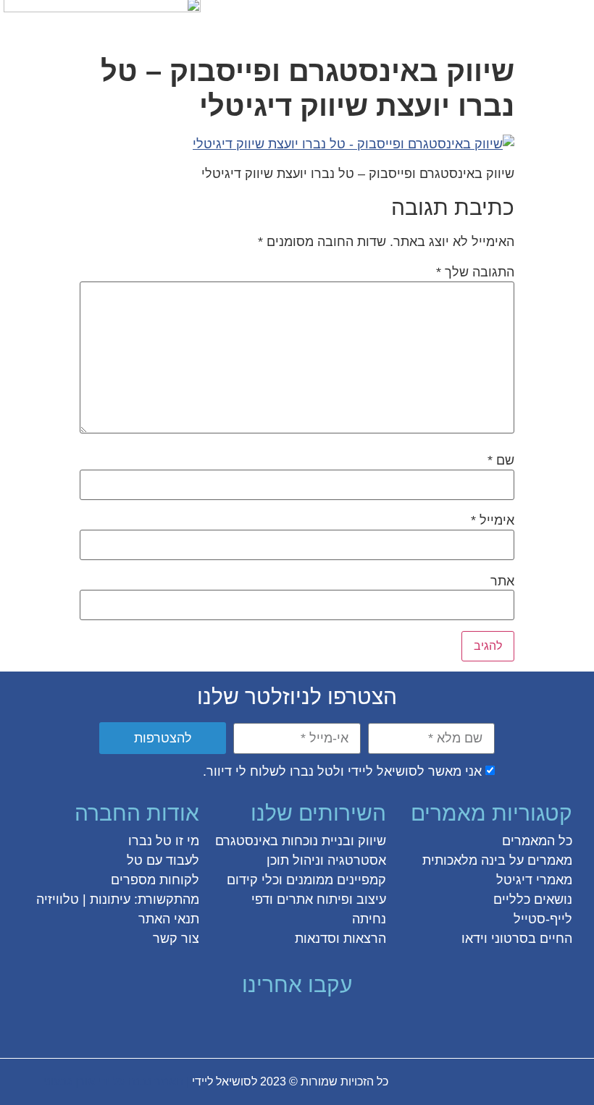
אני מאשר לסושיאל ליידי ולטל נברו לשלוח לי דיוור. (342, 771)
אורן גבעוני (69, 1081)
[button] (575, 19)
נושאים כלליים (532, 899)
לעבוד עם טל (163, 860)
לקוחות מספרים (155, 880)
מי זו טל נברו (163, 841)
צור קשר (176, 938)
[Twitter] (336, 1023)
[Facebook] (362, 1023)
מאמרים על (539, 860)
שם (501, 460)
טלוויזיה (57, 899)
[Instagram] (310, 1023)
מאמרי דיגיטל (534, 880)
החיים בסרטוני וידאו (516, 938)
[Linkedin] (258, 1023)
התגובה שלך (475, 272)
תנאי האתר (168, 919)
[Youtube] (232, 1023)
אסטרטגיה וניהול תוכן (326, 860)
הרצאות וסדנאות (340, 938)
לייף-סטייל (543, 919)
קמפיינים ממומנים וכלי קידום (306, 880)
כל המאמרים (537, 841)
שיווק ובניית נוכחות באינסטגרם (300, 841)
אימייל (492, 520)
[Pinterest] (284, 1023)
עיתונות (110, 899)
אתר (502, 581)
